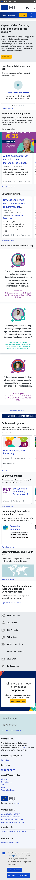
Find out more (7, 109)
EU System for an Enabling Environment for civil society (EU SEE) (21, 494)
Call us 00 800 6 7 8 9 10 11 (10, 814)
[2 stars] (5, 725)
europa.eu (17, 803)
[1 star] (3, 725)
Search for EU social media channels (13, 831)
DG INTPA (23, 748)
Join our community (18, 701)
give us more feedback (13, 730)
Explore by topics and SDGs (11, 603)
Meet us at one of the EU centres (12, 822)
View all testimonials (17, 411)
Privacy (3, 787)
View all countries (8, 580)
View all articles (7, 187)
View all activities (8, 241)
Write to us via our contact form (12, 819)
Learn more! (6, 57)
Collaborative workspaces (18, 92)
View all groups (7, 471)
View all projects (7, 506)
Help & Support (6, 782)
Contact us (5, 760)
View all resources (8, 547)
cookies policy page (14, 856)
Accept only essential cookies (18, 875)
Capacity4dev (8, 15)
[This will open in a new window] (8, 7)
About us (4, 779)
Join (24, 15)
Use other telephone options (10, 817)
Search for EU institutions (10, 843)
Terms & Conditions (7, 790)
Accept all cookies (14, 870)
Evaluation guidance (15, 527)
